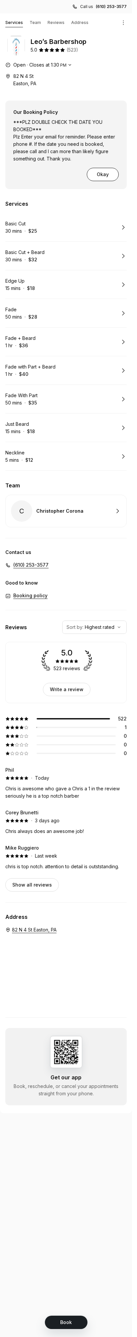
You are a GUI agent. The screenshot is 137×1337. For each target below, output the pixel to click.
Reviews (56, 22)
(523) (72, 50)
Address (79, 22)
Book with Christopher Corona (66, 511)
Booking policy (30, 595)
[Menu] (123, 22)
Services (14, 22)
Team (35, 22)
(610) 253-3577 (111, 6)
